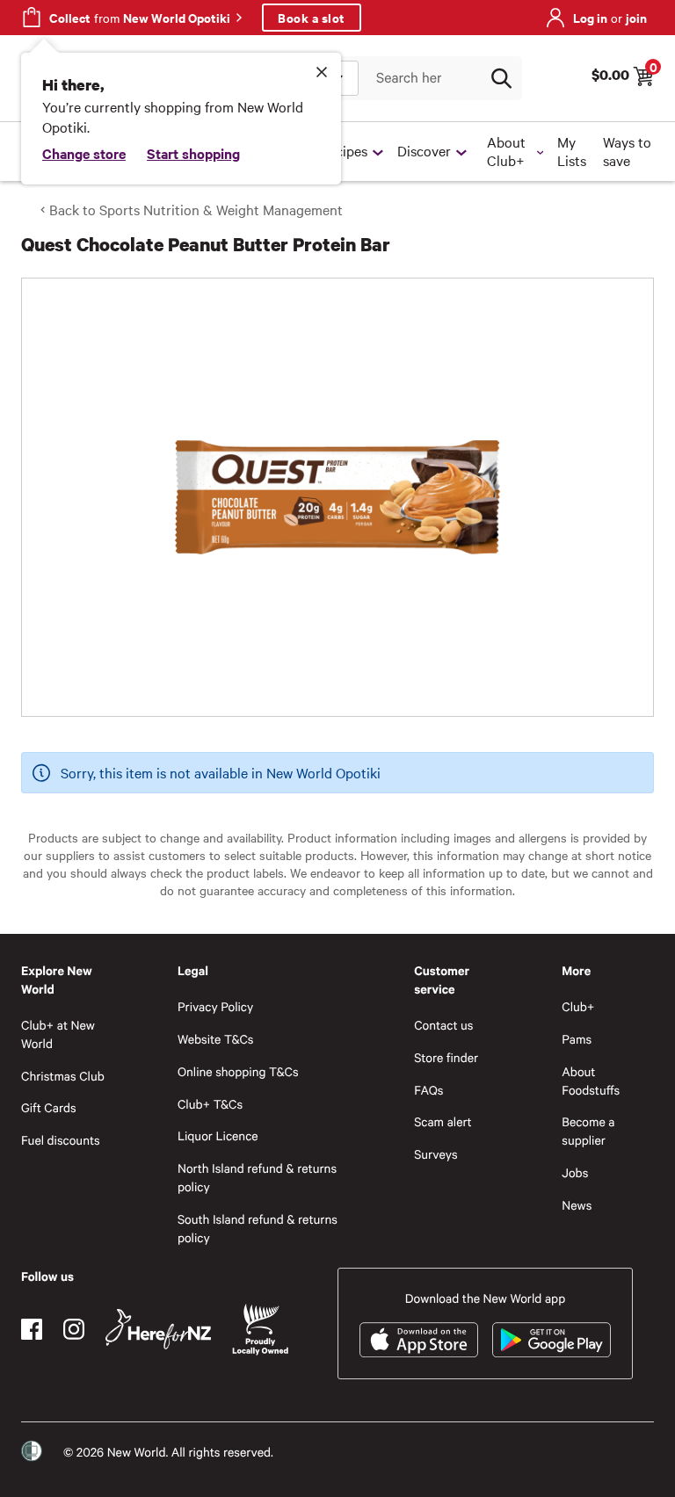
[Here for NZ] (158, 1329)
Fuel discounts (60, 1140)
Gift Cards (48, 1107)
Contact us (443, 1024)
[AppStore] (418, 1339)
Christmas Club (63, 1075)
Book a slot (311, 17)
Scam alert (443, 1121)
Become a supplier (588, 1130)
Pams (577, 1039)
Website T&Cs (216, 1039)
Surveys (436, 1154)
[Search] (501, 78)
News (577, 1205)
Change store (84, 153)
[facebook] (31, 1329)
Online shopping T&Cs (238, 1071)
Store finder (446, 1057)
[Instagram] (73, 1329)
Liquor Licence (218, 1135)
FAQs (428, 1089)
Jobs (575, 1172)
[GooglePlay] (551, 1339)
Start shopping (193, 153)
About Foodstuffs (591, 1080)
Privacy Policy (215, 1006)
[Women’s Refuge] (31, 1451)
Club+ (578, 1006)
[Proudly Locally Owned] (260, 1330)
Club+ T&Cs (210, 1104)
